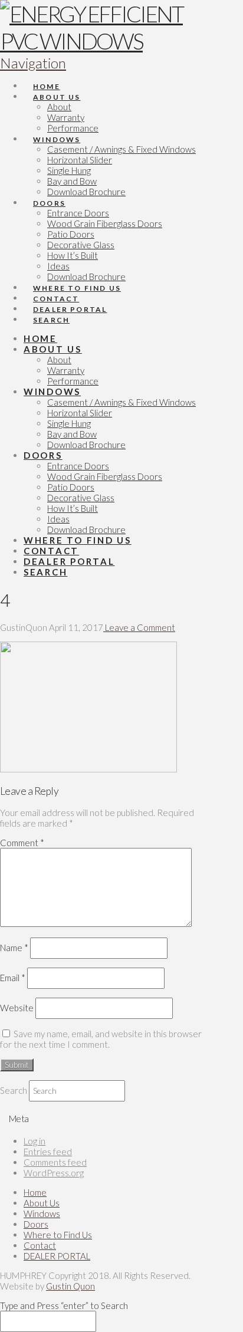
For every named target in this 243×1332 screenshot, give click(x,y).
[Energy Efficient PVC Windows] (107, 40)
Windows (42, 1213)
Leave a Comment (139, 627)
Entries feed (48, 1151)
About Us (42, 1203)
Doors (36, 1224)
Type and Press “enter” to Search (64, 1305)
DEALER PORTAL (57, 1256)
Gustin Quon (70, 1286)
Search (13, 1090)
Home (35, 1192)
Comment (22, 842)
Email (12, 977)
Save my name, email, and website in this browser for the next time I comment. (101, 1039)
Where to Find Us (58, 1234)
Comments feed (55, 1162)
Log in (34, 1141)
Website (17, 1007)
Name (14, 947)
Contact (40, 1245)
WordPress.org (54, 1172)
